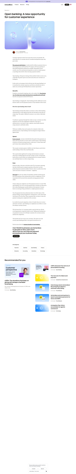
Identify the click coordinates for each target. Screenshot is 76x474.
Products (17, 4)
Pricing (27, 4)
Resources (22, 4)
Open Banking (34, 247)
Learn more (48, 1)
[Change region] (70, 4)
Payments (17, 247)
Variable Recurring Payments (62, 279)
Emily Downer (22, 51)
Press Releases (59, 290)
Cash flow (25, 247)
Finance (42, 247)
